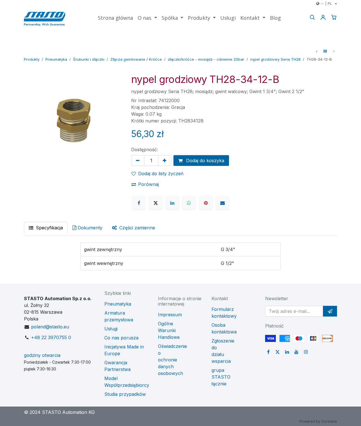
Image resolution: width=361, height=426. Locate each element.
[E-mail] (222, 203)
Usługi (111, 328)
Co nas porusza (121, 338)
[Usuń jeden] (137, 160)
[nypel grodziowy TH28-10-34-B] (334, 51)
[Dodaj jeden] (164, 160)
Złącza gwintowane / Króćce (136, 59)
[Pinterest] (206, 203)
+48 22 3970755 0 (51, 337)
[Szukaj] (312, 17)
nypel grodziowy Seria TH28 (275, 59)
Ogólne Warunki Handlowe (169, 330)
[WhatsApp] (189, 203)
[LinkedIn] (172, 203)
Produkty (31, 59)
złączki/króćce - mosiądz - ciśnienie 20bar (206, 59)
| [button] (326, 3)
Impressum (170, 314)
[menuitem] (115, 18)
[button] (330, 311)
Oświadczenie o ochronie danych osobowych (172, 359)
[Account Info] (323, 17)
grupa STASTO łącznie (221, 377)
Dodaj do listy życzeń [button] (160, 173)
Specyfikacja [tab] (48, 227)
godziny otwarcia (42, 355)
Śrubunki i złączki (88, 59)
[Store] (325, 51)
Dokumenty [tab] (90, 227)
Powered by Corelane (318, 421)
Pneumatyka (56, 59)
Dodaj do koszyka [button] (204, 160)
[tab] (133, 228)
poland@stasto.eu (50, 327)
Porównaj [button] (148, 184)
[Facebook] (139, 203)
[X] (155, 203)
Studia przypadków (125, 394)
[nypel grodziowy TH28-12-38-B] (316, 51)
